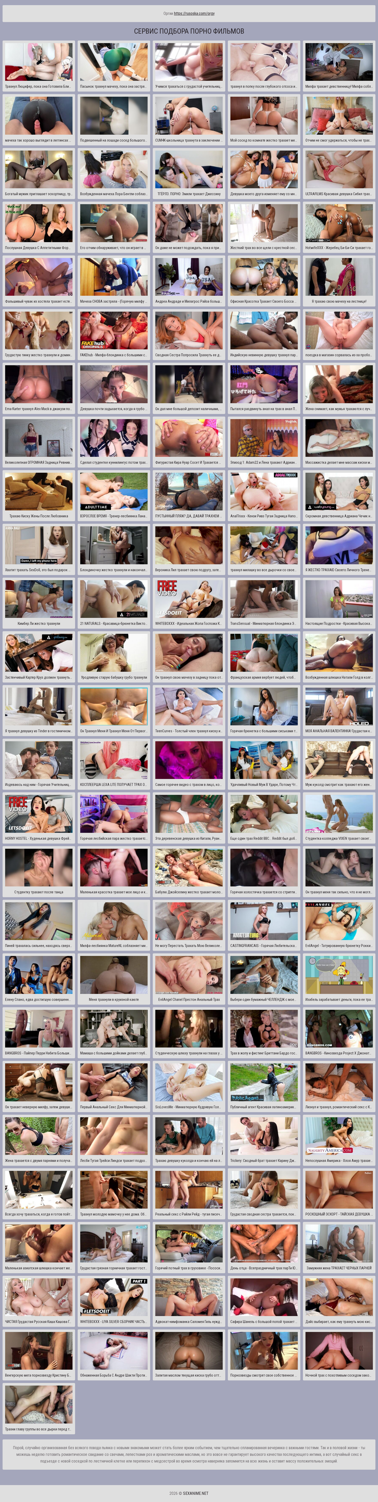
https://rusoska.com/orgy (194, 13)
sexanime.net (196, 1493)
